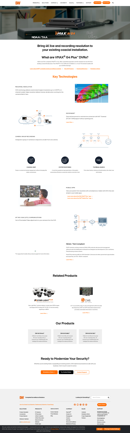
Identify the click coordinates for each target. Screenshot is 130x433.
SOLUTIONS (23, 409)
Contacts (84, 412)
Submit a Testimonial (36, 404)
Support (88, 2)
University (63, 2)
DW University (100, 420)
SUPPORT (100, 409)
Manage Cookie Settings (112, 429)
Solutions (45, 2)
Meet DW (68, 412)
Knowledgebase (101, 418)
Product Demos (24, 419)
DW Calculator (100, 424)
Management (69, 416)
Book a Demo (106, 2)
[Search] (113, 3)
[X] (80, 405)
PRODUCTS (38, 409)
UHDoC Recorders (39, 418)
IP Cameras (38, 412)
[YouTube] (78, 405)
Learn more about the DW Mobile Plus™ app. (79, 198)
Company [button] (54, 2)
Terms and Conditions (71, 422)
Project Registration (86, 416)
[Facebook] (75, 405)
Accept (100, 429)
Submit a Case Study (48, 404)
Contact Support (82, 372)
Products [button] (35, 2)
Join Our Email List (25, 404)
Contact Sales (67, 372)
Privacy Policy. (55, 429)
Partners (84, 418)
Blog (52, 416)
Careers (68, 418)
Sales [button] (71, 2)
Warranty (68, 420)
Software (37, 422)
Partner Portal (97, 2)
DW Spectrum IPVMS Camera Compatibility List (103, 412)
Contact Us (68, 414)
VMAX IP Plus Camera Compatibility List (102, 415)
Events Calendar (54, 412)
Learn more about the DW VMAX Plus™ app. (79, 196)
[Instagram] (86, 405)
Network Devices (39, 420)
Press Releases (54, 414)
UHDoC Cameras (39, 416)
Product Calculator (24, 412)
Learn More (69, 122)
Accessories (23, 414)
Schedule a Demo (48, 372)
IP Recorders (38, 414)
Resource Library (101, 422)
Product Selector (23, 416)
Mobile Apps (38, 423)
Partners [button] (79, 2)
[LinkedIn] (83, 405)
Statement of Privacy (71, 423)
